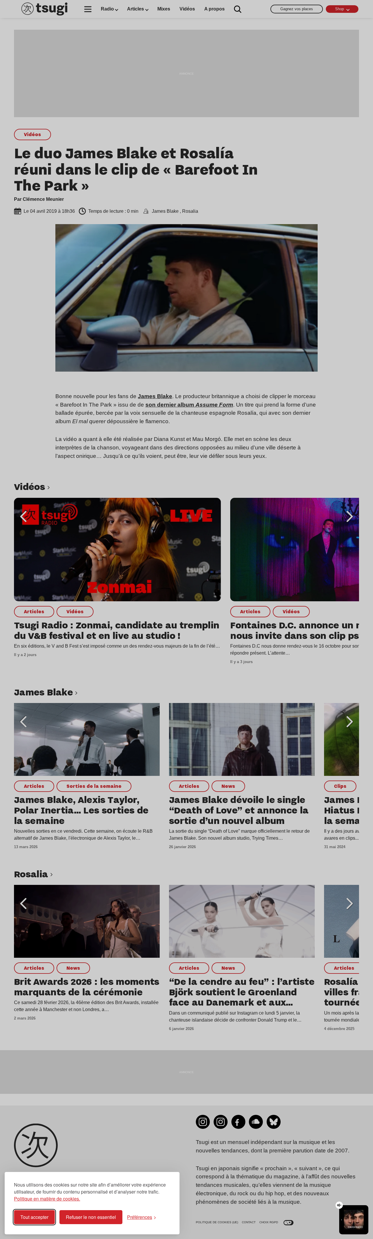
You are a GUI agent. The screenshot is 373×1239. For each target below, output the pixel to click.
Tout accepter (34, 1217)
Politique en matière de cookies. (47, 1198)
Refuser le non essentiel (91, 1217)
